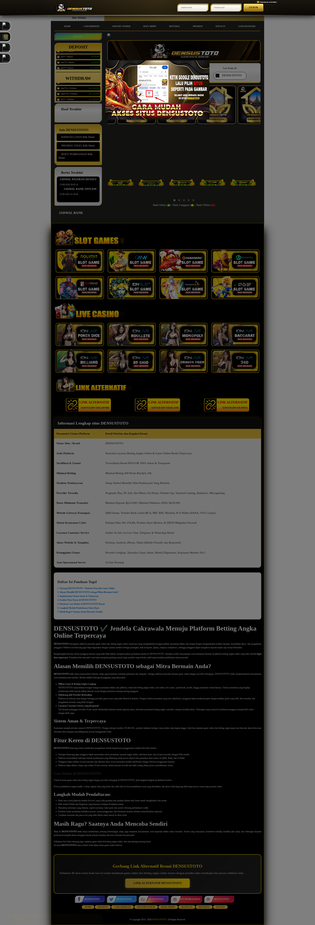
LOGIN (253, 7)
